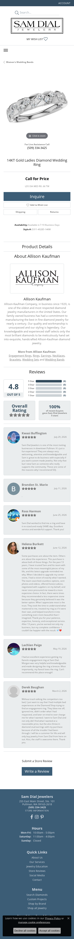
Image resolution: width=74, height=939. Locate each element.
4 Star (31, 384)
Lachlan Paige (32, 645)
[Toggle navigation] (5, 50)
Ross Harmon (31, 511)
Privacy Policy (53, 918)
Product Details (37, 246)
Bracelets (15, 359)
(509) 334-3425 (37, 148)
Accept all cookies (49, 930)
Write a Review (37, 771)
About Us (37, 857)
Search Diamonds (37, 894)
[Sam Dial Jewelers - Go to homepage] (37, 25)
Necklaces (58, 355)
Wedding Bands (54, 359)
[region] (37, 107)
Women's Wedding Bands (19, 62)
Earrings (46, 355)
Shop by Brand (37, 903)
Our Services (37, 862)
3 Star (31, 388)
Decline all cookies (24, 930)
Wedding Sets (30, 359)
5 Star (31, 381)
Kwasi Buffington (34, 433)
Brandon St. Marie (35, 485)
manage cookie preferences (34, 922)
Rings (36, 355)
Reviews (37, 372)
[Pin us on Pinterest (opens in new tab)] (42, 817)
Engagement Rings (20, 355)
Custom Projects (37, 899)
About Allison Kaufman (37, 256)
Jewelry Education (37, 866)
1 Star (31, 395)
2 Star (31, 391)
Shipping (20, 211)
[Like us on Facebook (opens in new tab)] (31, 817)
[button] (64, 3)
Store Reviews (37, 871)
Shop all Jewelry (37, 908)
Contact (37, 879)
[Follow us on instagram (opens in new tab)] (37, 817)
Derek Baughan (33, 687)
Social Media (37, 875)
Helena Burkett (33, 544)
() (64, 381)
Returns (54, 211)
